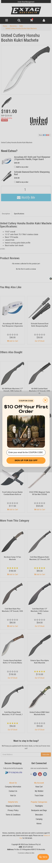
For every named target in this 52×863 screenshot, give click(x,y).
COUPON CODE (26, 401)
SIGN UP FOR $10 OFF (26, 460)
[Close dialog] (45, 400)
